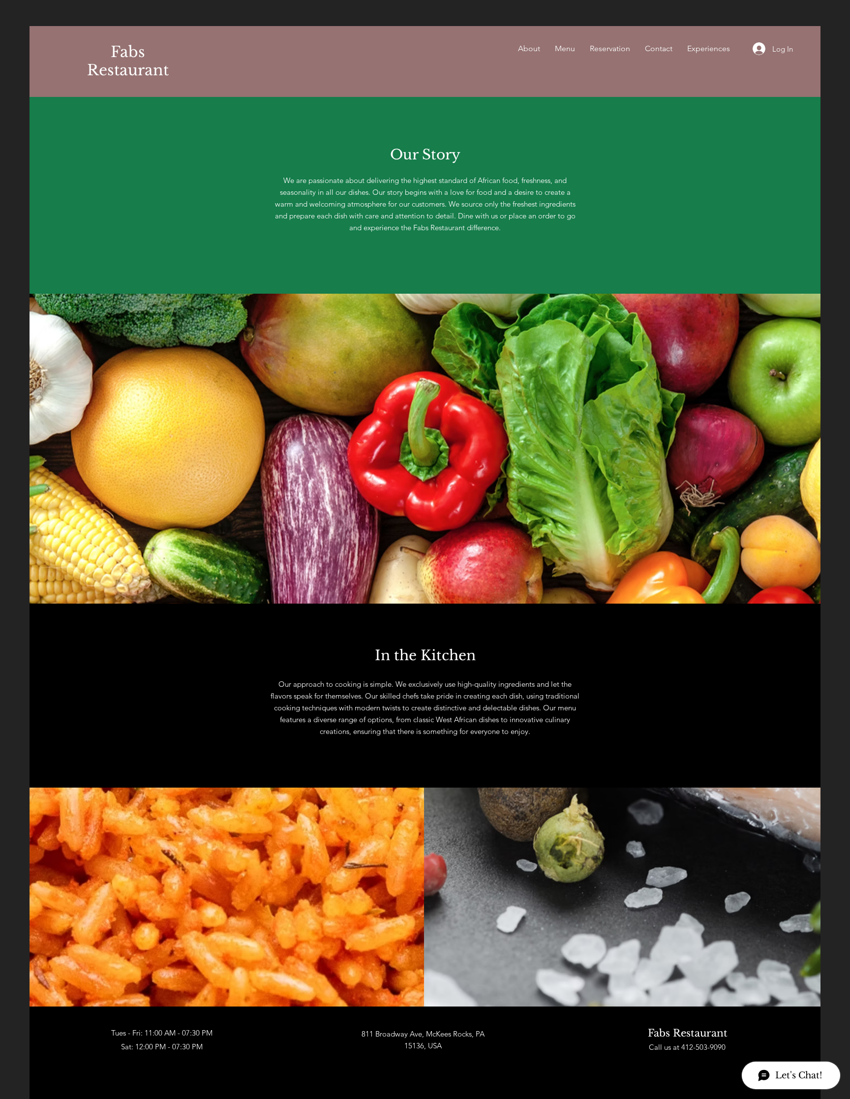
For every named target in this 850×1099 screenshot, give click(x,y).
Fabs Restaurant (128, 61)
